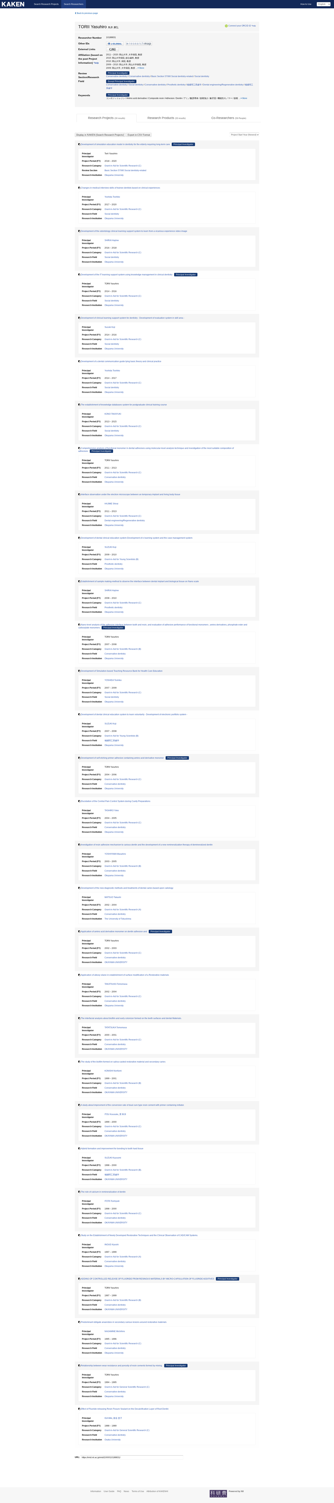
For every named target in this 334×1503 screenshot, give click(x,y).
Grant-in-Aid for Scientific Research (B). (123, 1170)
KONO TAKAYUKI (113, 414)
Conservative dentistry (116, 76)
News (126, 1491)
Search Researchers (73, 4)
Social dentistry (202, 76)
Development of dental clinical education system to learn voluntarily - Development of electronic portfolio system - (134, 714)
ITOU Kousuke (111, 1114)
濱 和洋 (122, 1114)
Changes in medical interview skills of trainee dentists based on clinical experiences (120, 188)
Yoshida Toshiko (112, 197)
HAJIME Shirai (111, 503)
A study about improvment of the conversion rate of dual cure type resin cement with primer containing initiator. (132, 1105)
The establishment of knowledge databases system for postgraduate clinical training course (124, 404)
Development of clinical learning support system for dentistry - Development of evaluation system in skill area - (132, 318)
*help (254, 26)
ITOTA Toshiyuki (112, 1201)
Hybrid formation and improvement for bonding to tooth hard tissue (112, 1148)
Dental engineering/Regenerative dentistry (223, 84)
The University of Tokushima (118, 919)
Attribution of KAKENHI (157, 1491)
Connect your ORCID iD (239, 26)
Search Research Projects (46, 4)
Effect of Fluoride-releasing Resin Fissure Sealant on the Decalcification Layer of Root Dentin (125, 1409)
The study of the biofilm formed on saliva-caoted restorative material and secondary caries (123, 1062)
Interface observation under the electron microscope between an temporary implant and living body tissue (130, 494)
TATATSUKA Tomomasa (116, 1027)
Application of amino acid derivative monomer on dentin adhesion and (114, 931)
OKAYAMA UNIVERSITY (116, 962)
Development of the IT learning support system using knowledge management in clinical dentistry (126, 274)
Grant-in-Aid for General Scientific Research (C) (127, 1387)
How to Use (305, 4)
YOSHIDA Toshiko (113, 680)
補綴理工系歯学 (194, 84)
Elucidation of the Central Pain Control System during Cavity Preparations (115, 801)
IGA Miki (108, 1418)
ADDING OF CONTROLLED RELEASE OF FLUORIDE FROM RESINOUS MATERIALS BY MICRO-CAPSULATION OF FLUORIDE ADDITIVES (147, 1279)
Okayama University (114, 175)
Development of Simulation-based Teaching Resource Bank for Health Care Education (121, 671)
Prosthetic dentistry (176, 84)
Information (95, 1491)
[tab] (107, 118)
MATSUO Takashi (113, 897)
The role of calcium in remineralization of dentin (103, 1192)
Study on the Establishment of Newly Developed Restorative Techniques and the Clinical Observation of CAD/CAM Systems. (139, 1235)
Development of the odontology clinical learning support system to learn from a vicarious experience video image (134, 231)
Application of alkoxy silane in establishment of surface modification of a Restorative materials (125, 975)
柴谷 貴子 (117, 1418)
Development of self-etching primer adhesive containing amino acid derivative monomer (122, 758)
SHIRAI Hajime (112, 240)
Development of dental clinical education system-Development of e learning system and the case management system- (137, 538)
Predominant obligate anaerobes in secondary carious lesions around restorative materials (123, 1322)
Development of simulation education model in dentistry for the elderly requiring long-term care (125, 144)
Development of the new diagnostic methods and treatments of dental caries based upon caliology (127, 888)
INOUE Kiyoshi (112, 1244)
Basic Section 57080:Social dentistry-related (172, 76)
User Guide (109, 1491)
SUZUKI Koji (110, 547)
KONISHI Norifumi (113, 1071)
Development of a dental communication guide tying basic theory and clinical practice (121, 361)
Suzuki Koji (110, 327)
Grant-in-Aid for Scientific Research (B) (123, 649)
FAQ (119, 1491)
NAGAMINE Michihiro (115, 1331)
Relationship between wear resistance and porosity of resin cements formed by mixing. (121, 1365)
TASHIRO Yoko (112, 810)
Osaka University (113, 1439)
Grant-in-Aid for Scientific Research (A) (123, 909)
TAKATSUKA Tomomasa (116, 984)
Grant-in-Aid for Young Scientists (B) (121, 559)
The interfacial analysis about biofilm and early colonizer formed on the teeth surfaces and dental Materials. (131, 1018)
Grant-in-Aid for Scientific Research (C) (123, 166)
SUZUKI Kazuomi (113, 1158)
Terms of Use (138, 1491)
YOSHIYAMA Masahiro (115, 854)
